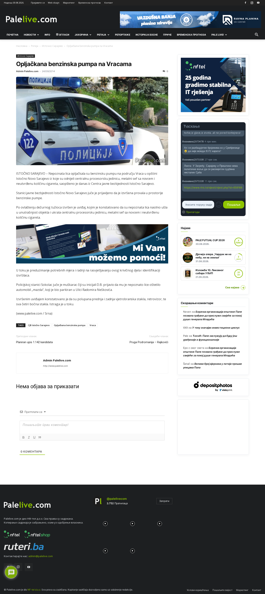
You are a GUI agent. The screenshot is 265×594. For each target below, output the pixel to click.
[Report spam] (242, 141)
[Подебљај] (23, 437)
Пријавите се (38, 2)
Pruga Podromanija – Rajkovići (149, 342)
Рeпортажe (122, 34)
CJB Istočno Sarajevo (39, 325)
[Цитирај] (39, 437)
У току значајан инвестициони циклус (216, 327)
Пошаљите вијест (222, 590)
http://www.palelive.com (55, 366)
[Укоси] (29, 437)
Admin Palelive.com (27, 71)
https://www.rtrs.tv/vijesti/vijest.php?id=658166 (213, 187)
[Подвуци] (34, 437)
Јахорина (81, 34)
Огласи (64, 34)
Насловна (21, 46)
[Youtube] (258, 2)
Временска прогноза (89, 2)
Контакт (108, 2)
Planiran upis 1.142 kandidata (34, 342)
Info (47, 34)
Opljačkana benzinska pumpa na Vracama (74, 63)
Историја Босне (147, 34)
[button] (256, 35)
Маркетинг (69, 2)
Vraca (93, 325)
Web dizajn (53, 2)
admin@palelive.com (40, 556)
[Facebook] (245, 2)
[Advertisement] (213, 427)
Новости (30, 34)
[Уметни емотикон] (218, 204)
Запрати (164, 500)
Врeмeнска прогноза (191, 34)
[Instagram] (252, 2)
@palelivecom (117, 499)
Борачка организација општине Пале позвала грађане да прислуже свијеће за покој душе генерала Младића (212, 315)
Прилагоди (193, 212)
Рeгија (101, 34)
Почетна (12, 34)
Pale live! (217, 34)
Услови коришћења (198, 590)
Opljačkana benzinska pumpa (69, 325)
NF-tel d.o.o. (34, 589)
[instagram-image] (105, 522)
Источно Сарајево (52, 46)
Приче (167, 34)
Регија (34, 46)
